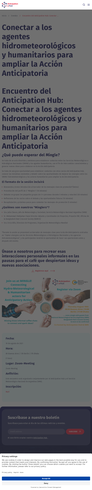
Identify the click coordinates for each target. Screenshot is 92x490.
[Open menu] (88, 4)
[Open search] (83, 4)
